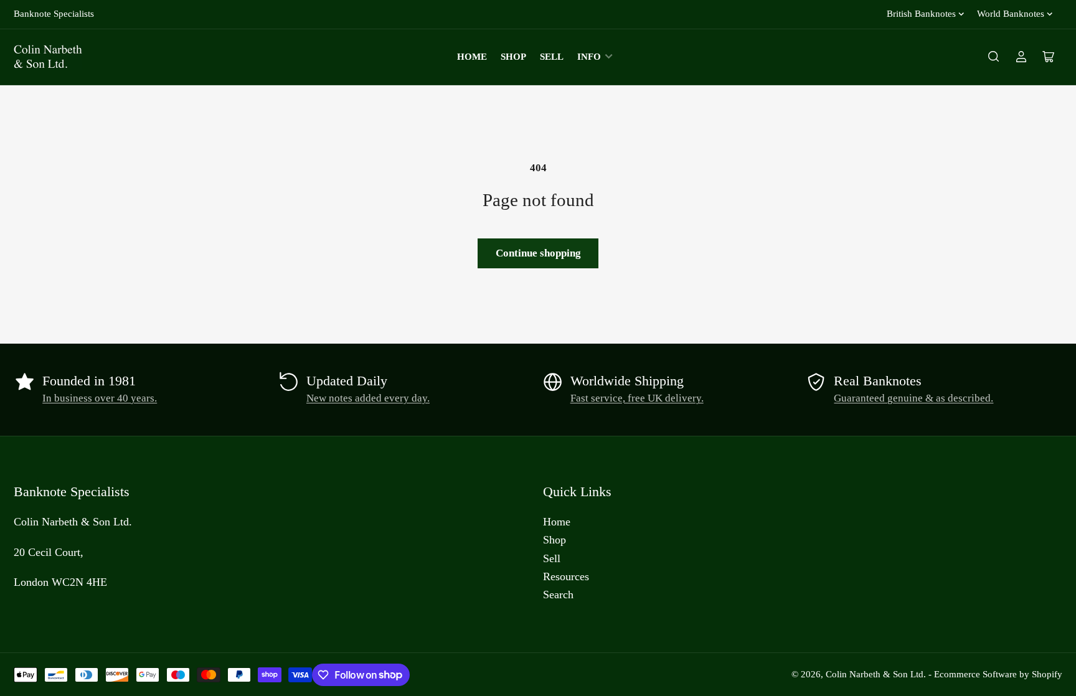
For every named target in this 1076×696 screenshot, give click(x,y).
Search (558, 594)
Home (472, 57)
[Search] (994, 56)
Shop (513, 57)
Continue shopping (538, 253)
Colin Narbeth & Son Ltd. (876, 674)
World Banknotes (1010, 14)
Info (589, 57)
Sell (552, 57)
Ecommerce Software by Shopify (998, 674)
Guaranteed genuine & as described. (913, 398)
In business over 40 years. (99, 398)
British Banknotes (921, 14)
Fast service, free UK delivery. (637, 398)
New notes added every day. (368, 398)
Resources (566, 576)
